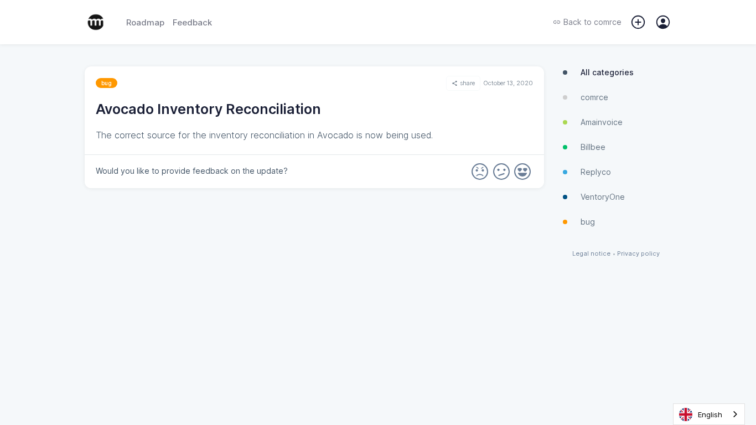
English (710, 414)
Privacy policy (638, 254)
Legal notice (591, 254)
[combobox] (709, 414)
